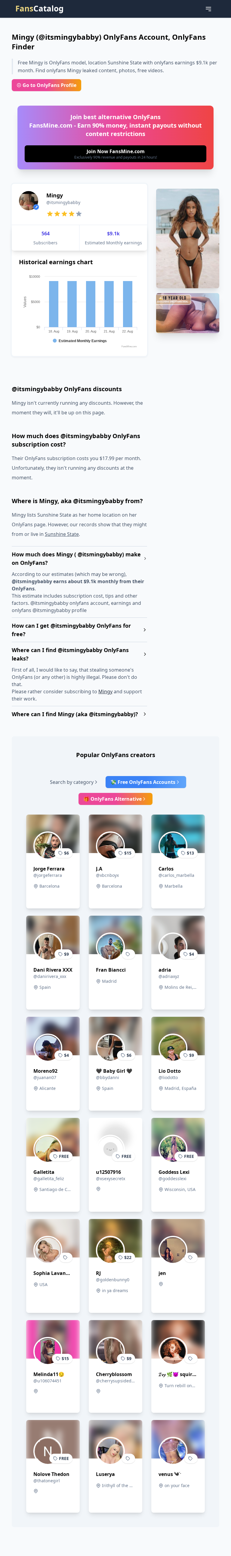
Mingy (105, 691)
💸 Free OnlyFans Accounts (142, 782)
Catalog (39, 8)
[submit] (115, 153)
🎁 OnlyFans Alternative (112, 799)
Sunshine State (62, 534)
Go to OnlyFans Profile (49, 85)
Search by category (72, 782)
